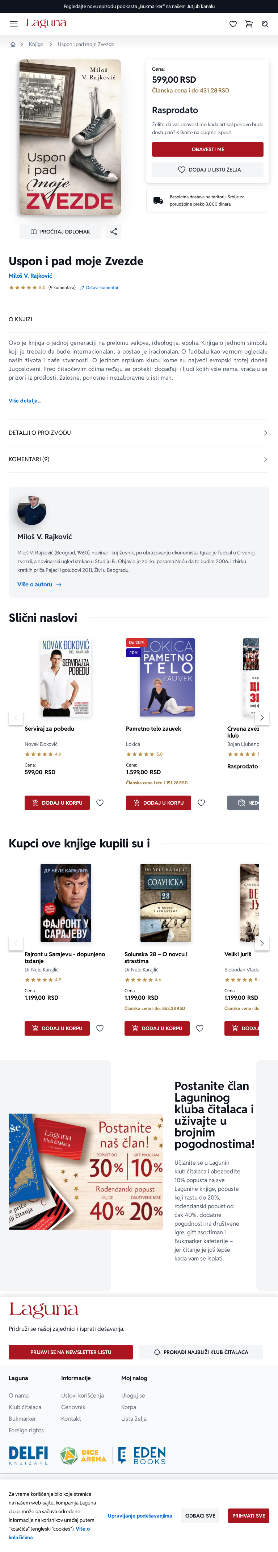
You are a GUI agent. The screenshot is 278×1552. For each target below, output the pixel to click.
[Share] (113, 231)
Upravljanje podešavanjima (140, 1515)
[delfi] (28, 1455)
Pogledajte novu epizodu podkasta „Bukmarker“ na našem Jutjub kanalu (139, 6)
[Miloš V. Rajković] (31, 510)
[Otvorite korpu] (249, 24)
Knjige (36, 44)
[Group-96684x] (141, 1455)
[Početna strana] (47, 24)
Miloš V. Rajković (30, 276)
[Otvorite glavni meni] (14, 24)
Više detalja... (25, 400)
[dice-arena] (83, 1455)
